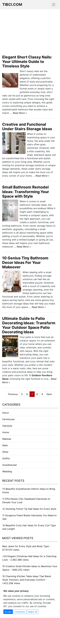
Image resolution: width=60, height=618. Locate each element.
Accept (8, 611)
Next (49, 394)
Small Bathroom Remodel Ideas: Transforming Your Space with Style (25, 191)
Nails (5, 445)
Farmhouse (8, 419)
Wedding (7, 471)
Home (5, 432)
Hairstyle (7, 425)
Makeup (6, 438)
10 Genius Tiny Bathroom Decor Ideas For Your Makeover (25, 262)
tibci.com (12, 4)
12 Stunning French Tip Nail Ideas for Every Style (29, 508)
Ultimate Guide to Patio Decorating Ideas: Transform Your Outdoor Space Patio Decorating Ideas (28, 325)
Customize (20, 611)
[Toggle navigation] (54, 5)
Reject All (32, 611)
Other (5, 451)
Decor (5, 412)
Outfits (6, 458)
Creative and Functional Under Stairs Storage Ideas (27, 126)
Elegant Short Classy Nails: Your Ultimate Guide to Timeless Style (27, 61)
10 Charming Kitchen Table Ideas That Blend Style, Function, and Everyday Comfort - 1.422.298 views (26, 580)
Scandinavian (9, 464)
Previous (13, 394)
